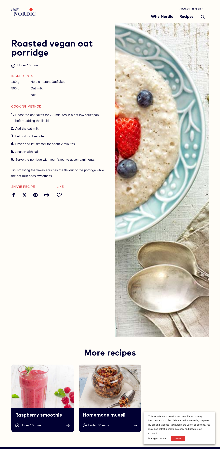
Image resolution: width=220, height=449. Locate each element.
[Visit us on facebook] (13, 195)
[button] (202, 17)
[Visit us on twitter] (24, 195)
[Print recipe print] (46, 195)
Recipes (186, 17)
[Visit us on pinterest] (35, 195)
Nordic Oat (23, 12)
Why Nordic (162, 17)
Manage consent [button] (157, 438)
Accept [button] (178, 438)
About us (185, 8)
